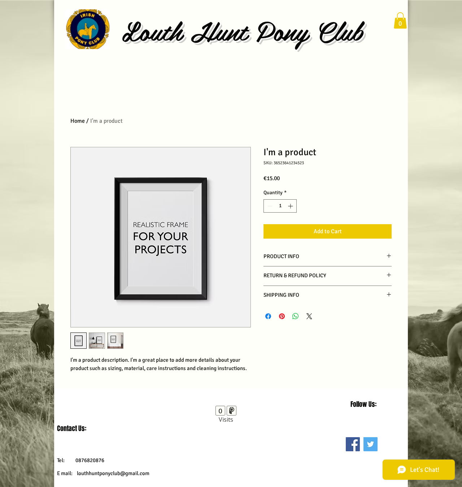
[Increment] (291, 206)
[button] (400, 20)
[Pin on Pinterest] (282, 316)
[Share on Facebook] (268, 316)
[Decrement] (269, 206)
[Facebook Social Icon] (353, 444)
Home (77, 121)
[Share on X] (309, 316)
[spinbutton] (280, 206)
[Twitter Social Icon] (370, 444)
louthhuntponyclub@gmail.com (113, 473)
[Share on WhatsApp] (295, 316)
